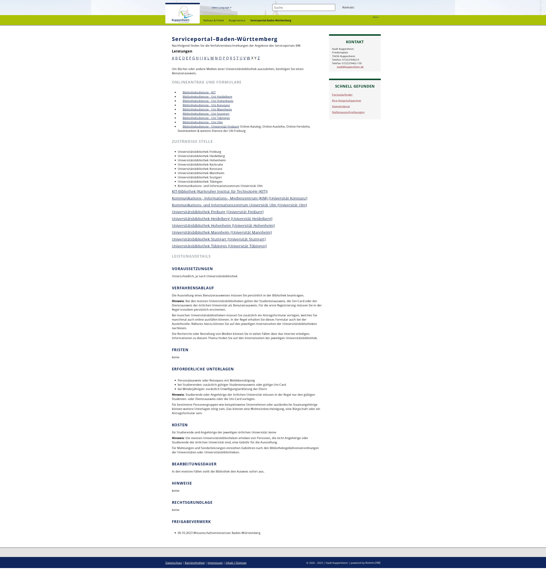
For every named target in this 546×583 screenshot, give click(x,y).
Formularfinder (342, 95)
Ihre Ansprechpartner (346, 100)
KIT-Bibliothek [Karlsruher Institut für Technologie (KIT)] (220, 191)
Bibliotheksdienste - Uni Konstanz (206, 105)
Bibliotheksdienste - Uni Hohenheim (208, 101)
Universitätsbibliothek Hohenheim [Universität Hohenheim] (223, 225)
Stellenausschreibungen (348, 112)
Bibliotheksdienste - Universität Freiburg (211, 126)
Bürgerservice (237, 20)
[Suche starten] (336, 8)
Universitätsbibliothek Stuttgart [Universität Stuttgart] (219, 239)
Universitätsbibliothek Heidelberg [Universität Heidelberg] (222, 218)
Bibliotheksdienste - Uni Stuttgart (206, 114)
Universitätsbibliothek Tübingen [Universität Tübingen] (219, 246)
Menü (376, 17)
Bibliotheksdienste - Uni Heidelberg (207, 97)
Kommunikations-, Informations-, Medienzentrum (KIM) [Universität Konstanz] (239, 198)
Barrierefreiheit (195, 563)
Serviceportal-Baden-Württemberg (270, 20)
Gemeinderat (341, 106)
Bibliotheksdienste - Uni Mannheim (207, 109)
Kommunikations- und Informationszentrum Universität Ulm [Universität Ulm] (239, 205)
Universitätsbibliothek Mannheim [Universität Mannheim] (222, 232)
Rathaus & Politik (213, 20)
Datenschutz (173, 563)
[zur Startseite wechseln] (182, 22)
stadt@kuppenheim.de (350, 66)
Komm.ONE (373, 563)
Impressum (215, 563)
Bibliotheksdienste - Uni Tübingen (206, 118)
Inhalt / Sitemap (236, 563)
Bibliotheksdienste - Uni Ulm (203, 122)
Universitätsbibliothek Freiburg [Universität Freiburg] (218, 212)
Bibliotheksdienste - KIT (199, 92)
